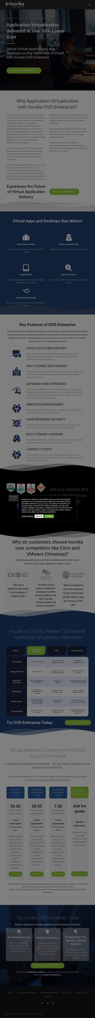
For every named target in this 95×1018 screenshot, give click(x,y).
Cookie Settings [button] (27, 516)
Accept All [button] (49, 516)
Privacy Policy (42, 503)
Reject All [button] (39, 516)
